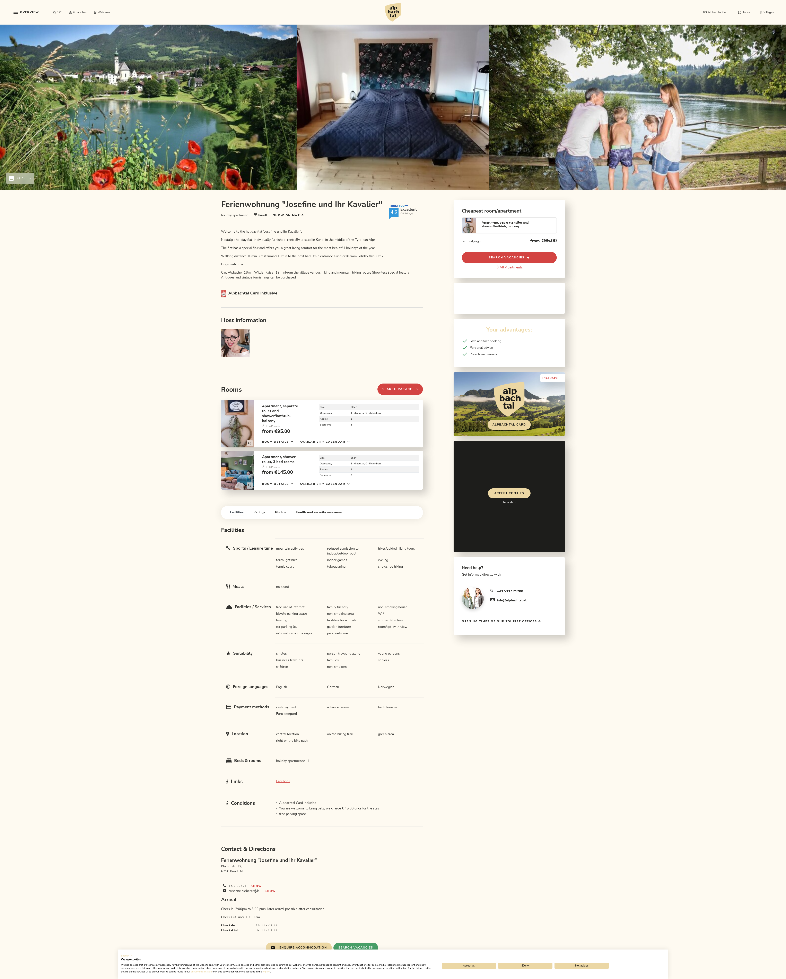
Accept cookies (509, 493)
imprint (266, 971)
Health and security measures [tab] (319, 512)
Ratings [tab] (259, 512)
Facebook (283, 781)
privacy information (201, 971)
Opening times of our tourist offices (500, 621)
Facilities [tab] (237, 512)
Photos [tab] (280, 512)
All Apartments (511, 267)
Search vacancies (400, 389)
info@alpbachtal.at (511, 600)
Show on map (287, 215)
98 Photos (23, 178)
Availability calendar (323, 441)
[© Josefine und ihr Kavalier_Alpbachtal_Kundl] (237, 423)
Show (256, 886)
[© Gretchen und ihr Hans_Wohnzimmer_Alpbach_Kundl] (237, 470)
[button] (127, 955)
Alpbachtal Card (509, 424)
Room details (276, 441)
